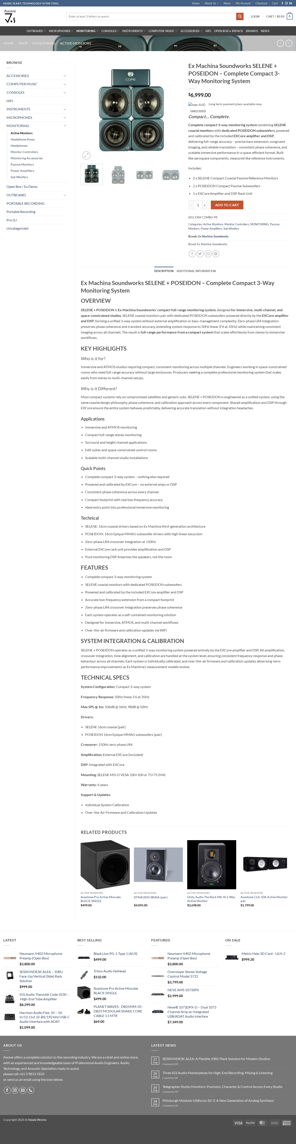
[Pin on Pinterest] (215, 253)
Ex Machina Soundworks (213, 236)
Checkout (261, 3)
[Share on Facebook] (192, 253)
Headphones (19, 145)
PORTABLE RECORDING (26, 203)
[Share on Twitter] (200, 253)
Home (196, 3)
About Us (210, 3)
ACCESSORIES (190, 31)
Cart (275, 3)
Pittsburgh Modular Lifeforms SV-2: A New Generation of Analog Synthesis (218, 1100)
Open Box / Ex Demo (22, 186)
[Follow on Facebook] (282, 3)
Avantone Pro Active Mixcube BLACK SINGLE (101, 899)
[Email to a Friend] (207, 253)
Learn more (198, 110)
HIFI (208, 31)
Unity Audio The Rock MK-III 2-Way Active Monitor (211, 899)
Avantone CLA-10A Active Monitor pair (264, 899)
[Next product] (280, 43)
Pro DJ (12, 220)
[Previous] (88, 110)
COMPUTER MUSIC (162, 31)
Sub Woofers (19, 177)
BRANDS (252, 31)
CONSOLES (108, 31)
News (227, 3)
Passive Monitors (22, 164)
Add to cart (227, 205)
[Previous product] (288, 43)
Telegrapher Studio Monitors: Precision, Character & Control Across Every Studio (223, 1086)
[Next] (174, 110)
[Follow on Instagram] (286, 3)
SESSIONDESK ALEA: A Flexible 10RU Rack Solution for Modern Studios (216, 1059)
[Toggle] (65, 75)
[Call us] (30, 1090)
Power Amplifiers (22, 170)
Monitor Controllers (24, 152)
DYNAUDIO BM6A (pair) (151, 897)
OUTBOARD (35, 31)
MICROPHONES (59, 31)
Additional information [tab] (196, 271)
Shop (23, 43)
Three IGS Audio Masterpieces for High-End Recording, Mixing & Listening (218, 1073)
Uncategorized (17, 228)
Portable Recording (21, 211)
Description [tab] (164, 271)
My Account (243, 3)
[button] (255, 16)
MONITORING (86, 31)
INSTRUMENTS (132, 31)
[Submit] (240, 16)
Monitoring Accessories (27, 158)
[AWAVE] (31, 16)
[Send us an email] (290, 3)
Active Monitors (75, 43)
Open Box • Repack (228, 31)
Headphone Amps (23, 139)
